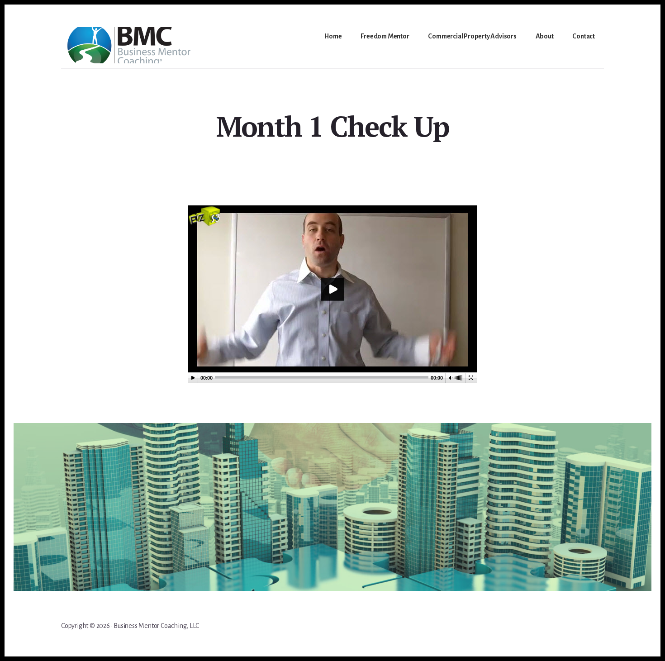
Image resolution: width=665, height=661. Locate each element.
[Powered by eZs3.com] (204, 223)
